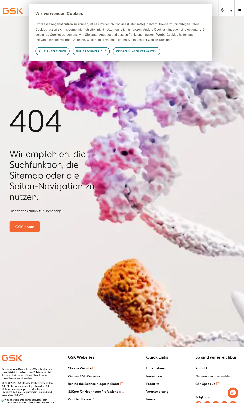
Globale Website (80, 368)
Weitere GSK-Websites (84, 376)
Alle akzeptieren (52, 51)
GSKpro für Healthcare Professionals (94, 391)
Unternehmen (156, 368)
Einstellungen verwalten (136, 51)
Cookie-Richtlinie (160, 39)
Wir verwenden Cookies (59, 13)
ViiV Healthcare (79, 399)
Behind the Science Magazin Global (94, 384)
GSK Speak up (205, 384)
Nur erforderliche (91, 51)
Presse (150, 399)
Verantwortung (157, 391)
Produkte (152, 384)
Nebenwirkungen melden (213, 376)
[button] (233, 393)
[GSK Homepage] (13, 11)
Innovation (154, 376)
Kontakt (201, 368)
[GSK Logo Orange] (12, 358)
